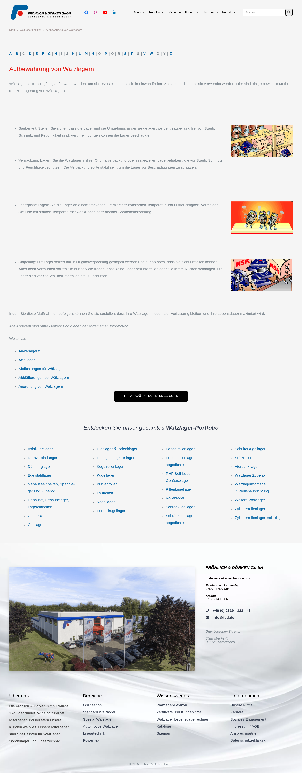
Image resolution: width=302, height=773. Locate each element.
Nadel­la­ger (106, 502)
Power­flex (91, 740)
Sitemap (163, 733)
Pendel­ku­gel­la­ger (111, 511)
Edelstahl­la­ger (39, 475)
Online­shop (92, 705)
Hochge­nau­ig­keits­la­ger (115, 458)
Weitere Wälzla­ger (250, 500)
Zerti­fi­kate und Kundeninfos (179, 712)
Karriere (236, 712)
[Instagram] (95, 12)
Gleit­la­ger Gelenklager (117, 449)
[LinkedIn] (114, 12)
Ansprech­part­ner (244, 733)
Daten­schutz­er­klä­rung (248, 740)
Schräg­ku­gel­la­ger (180, 507)
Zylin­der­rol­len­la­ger (250, 509)
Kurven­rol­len (107, 484)
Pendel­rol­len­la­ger (180, 449)
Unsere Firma (241, 705)
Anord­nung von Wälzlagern (40, 386)
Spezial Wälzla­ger (98, 719)
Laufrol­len (105, 493)
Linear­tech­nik (94, 733)
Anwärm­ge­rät (29, 351)
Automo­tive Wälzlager (101, 726)
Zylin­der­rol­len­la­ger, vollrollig (257, 518)
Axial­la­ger (26, 360)
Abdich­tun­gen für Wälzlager (41, 369)
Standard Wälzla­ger (99, 712)
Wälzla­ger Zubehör (250, 475)
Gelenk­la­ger (38, 516)
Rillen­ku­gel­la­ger (179, 489)
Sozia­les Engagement (248, 719)
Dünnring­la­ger (39, 467)
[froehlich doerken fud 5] (41, 12)
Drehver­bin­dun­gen (43, 458)
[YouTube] (105, 12)
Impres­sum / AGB (244, 726)
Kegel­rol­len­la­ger (110, 467)
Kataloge (164, 726)
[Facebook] (86, 12)
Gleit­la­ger (36, 525)
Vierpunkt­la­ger (247, 467)
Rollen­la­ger (175, 498)
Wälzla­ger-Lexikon (172, 705)
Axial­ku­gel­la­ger (40, 449)
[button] (143, 12)
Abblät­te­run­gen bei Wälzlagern (43, 378)
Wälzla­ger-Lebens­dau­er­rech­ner (182, 719)
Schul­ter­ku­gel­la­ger (250, 449)
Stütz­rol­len (243, 458)
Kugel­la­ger (105, 475)
